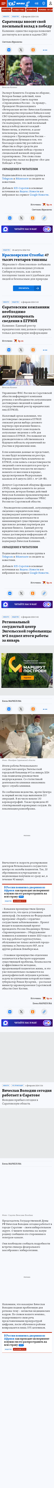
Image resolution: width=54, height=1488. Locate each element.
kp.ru (49, 204)
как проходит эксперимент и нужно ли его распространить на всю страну (26, 892)
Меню (3, 3)
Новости (6, 10)
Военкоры (31, 10)
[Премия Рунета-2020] (27, 3)
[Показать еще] (45, 50)
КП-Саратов (21, 188)
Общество (15, 16)
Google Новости (39, 195)
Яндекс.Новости (29, 191)
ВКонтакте (22, 178)
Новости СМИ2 (7, 1030)
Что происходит (17, 1090)
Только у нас (19, 10)
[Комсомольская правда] (16, 3)
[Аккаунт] (50, 3)
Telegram (7, 178)
